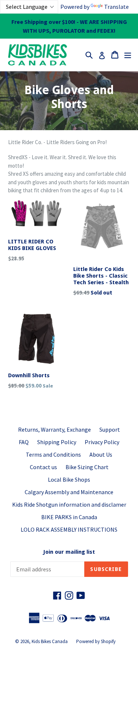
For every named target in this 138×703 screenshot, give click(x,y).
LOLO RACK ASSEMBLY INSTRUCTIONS (69, 529)
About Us (100, 454)
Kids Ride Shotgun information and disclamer (69, 504)
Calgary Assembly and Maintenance (69, 492)
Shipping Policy (56, 442)
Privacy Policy (102, 442)
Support (109, 429)
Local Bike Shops (69, 479)
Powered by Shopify (96, 641)
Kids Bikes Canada (50, 641)
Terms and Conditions (53, 454)
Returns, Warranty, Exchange (54, 429)
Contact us (43, 467)
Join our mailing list (69, 552)
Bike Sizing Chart (87, 467)
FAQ (24, 442)
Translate (116, 6)
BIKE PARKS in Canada (69, 517)
